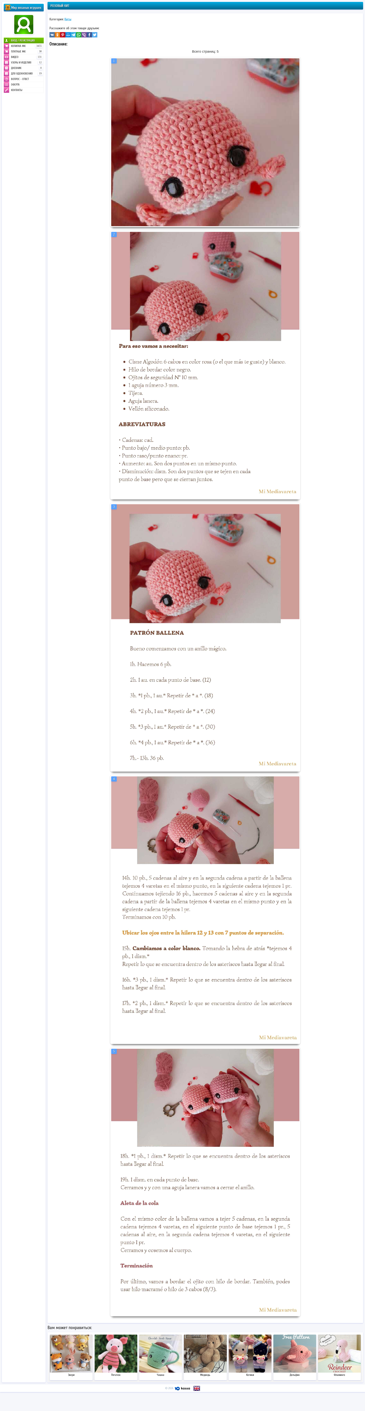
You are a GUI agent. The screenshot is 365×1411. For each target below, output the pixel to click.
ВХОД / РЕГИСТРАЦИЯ (23, 40)
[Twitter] (94, 34)
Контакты (16, 90)
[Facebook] (89, 34)
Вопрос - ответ (20, 79)
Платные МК (26, 51)
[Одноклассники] (57, 34)
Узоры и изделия (26, 62)
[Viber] (84, 34)
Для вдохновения (26, 73)
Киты (67, 19)
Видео (26, 57)
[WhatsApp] (78, 34)
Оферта (15, 84)
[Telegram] (73, 34)
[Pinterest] (62, 34)
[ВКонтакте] (52, 34)
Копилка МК (26, 46)
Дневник (26, 68)
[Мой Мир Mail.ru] (68, 34)
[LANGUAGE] (197, 1388)
